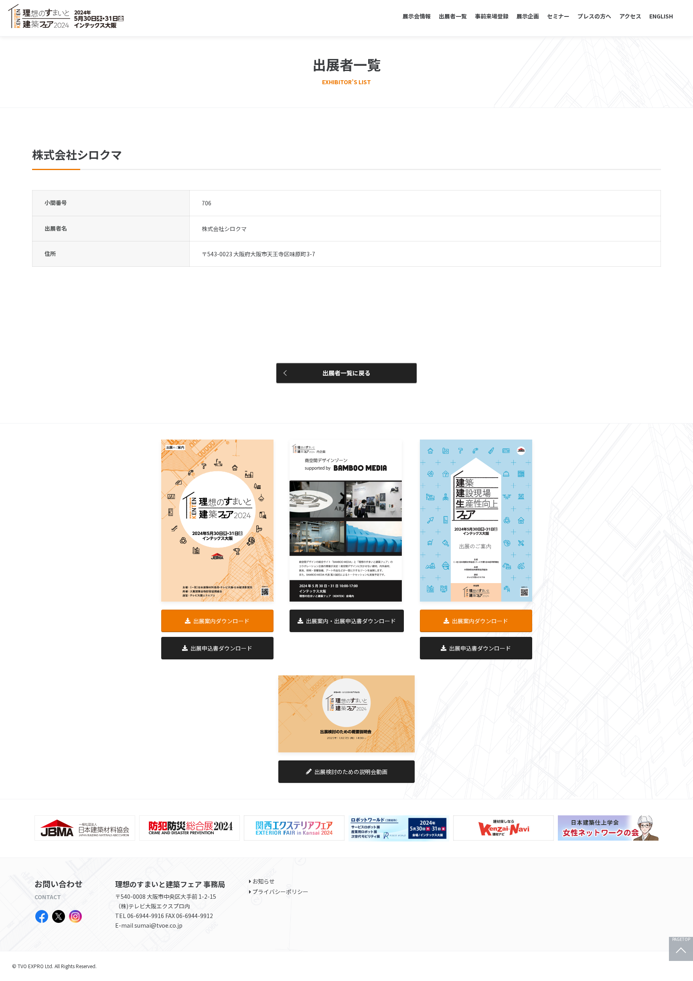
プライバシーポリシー (280, 892)
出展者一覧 (453, 16)
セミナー (558, 16)
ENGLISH (661, 16)
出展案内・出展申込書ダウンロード (351, 621)
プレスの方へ (594, 16)
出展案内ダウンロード (221, 621)
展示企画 (528, 16)
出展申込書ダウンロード (221, 648)
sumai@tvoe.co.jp (158, 925)
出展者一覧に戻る (346, 373)
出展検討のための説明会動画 (350, 772)
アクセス (630, 16)
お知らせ (263, 881)
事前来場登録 (492, 16)
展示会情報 (417, 16)
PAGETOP (681, 939)
